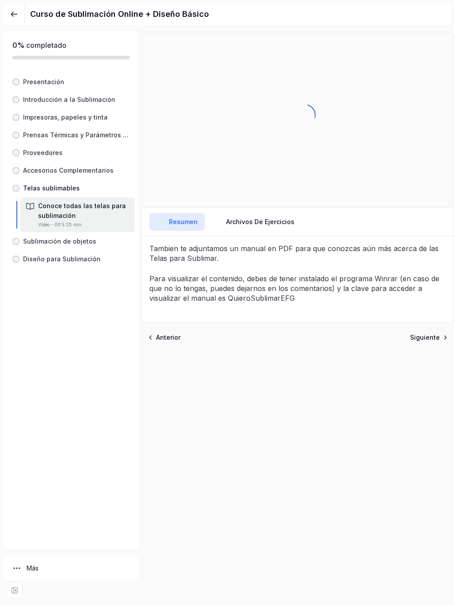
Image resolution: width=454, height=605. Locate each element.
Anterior (168, 337)
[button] (71, 82)
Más (33, 568)
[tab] (177, 222)
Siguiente (425, 337)
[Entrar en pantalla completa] (14, 590)
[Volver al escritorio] (14, 14)
